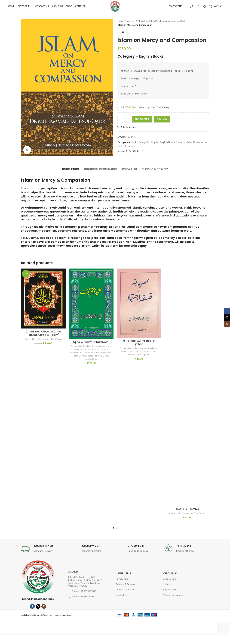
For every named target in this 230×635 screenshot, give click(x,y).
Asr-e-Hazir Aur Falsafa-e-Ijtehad (139, 342)
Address (73, 571)
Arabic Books (169, 578)
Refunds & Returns (125, 584)
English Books (151, 56)
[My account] (192, 6)
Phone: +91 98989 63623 (84, 596)
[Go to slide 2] (116, 528)
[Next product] (127, 32)
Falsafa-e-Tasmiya (187, 509)
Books (134, 142)
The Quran (56, 339)
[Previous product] (119, 32)
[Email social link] (134, 151)
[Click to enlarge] (27, 150)
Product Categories (173, 595)
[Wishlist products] (204, 6)
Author (131, 21)
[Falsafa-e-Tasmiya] (187, 387)
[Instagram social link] (43, 606)
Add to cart (142, 119)
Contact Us (121, 595)
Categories (144, 142)
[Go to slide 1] (113, 528)
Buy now (162, 119)
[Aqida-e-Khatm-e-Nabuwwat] (91, 304)
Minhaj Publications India (38, 599)
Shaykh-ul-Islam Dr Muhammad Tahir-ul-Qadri (162, 21)
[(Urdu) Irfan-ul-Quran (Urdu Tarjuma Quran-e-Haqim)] (43, 298)
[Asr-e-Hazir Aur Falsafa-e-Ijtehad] (139, 303)
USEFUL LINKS (123, 573)
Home (120, 21)
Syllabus (167, 584)
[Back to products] (123, 32)
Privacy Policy (122, 578)
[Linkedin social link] (138, 151)
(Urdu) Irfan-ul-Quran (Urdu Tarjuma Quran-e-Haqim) (43, 333)
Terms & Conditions (126, 589)
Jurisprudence (139, 348)
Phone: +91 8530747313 (84, 591)
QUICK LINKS (170, 573)
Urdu (34, 339)
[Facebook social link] (126, 151)
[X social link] (130, 151)
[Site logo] (115, 6)
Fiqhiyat (146, 354)
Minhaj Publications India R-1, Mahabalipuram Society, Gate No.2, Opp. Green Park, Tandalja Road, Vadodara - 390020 (85, 581)
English (155, 142)
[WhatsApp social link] (142, 151)
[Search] (198, 6)
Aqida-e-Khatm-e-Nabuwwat (91, 342)
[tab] (70, 167)
